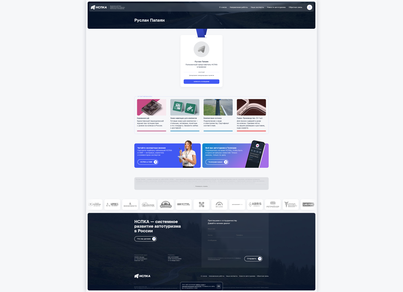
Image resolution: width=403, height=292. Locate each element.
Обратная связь (295, 7)
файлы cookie (200, 284)
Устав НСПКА (256, 287)
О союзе (223, 7)
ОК (218, 286)
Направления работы (239, 7)
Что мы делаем (144, 239)
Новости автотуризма (276, 7)
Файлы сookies (265, 287)
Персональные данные (228, 287)
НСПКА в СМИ (146, 162)
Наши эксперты (257, 7)
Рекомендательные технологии (244, 287)
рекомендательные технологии (191, 286)
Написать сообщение (201, 81)
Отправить (251, 259)
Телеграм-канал (215, 162)
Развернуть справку (201, 186)
